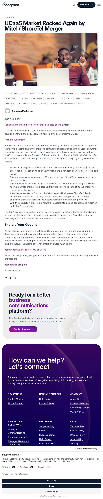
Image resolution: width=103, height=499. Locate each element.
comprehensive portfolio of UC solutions (25, 249)
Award (31, 94)
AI (22, 94)
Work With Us (77, 412)
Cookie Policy (77, 430)
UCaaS (43, 103)
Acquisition (11, 94)
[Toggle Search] (74, 4)
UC (34, 103)
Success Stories (47, 435)
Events (42, 430)
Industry (51, 98)
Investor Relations (79, 403)
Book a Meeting (16, 399)
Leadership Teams (79, 407)
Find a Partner (15, 403)
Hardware (37, 98)
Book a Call (85, 5)
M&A (87, 98)
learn (77, 98)
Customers (11, 98)
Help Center (45, 399)
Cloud (52, 94)
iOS (61, 98)
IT (69, 98)
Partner (10, 103)
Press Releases (47, 443)
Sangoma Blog (46, 426)
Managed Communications (16, 431)
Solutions (23, 103)
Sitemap (74, 443)
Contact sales (21, 329)
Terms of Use (77, 426)
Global (25, 98)
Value (80, 103)
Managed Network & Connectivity (18, 443)
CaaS (41, 94)
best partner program (16, 264)
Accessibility (76, 439)
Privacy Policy (77, 435)
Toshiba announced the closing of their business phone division (37, 124)
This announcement (15, 139)
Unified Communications (62, 103)
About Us (75, 399)
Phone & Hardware (18, 437)
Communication (67, 94)
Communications (86, 94)
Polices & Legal (46, 403)
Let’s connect (28, 366)
